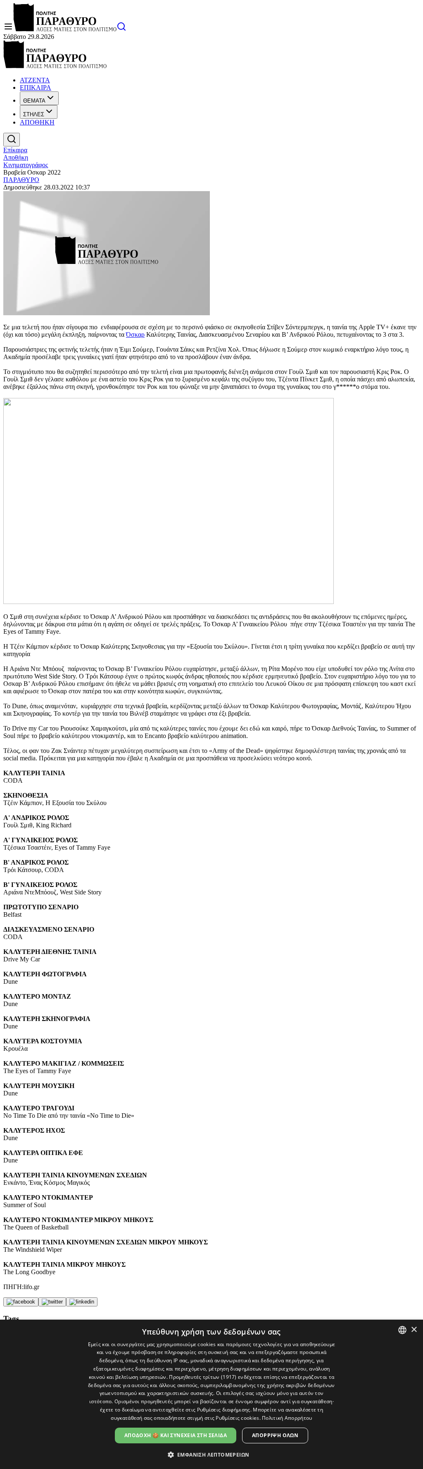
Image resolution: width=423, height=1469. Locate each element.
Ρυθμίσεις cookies (237, 1417)
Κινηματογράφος (25, 164)
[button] (212, 1454)
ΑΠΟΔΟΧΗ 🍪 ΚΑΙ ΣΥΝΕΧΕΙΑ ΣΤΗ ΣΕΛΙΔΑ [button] (175, 1435)
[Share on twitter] (52, 1301)
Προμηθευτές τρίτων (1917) (203, 1376)
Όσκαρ (135, 334)
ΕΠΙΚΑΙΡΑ (35, 87)
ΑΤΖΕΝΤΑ (35, 80)
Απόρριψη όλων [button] (275, 1435)
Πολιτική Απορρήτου (287, 1417)
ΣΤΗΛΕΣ (33, 114)
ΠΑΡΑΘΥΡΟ (21, 179)
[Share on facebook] (20, 1301)
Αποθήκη (15, 157)
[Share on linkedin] (81, 1301)
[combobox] (402, 1330)
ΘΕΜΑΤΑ (34, 101)
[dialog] (211, 1394)
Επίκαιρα (15, 149)
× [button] (414, 1330)
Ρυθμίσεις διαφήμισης (223, 1409)
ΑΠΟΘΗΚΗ (37, 122)
